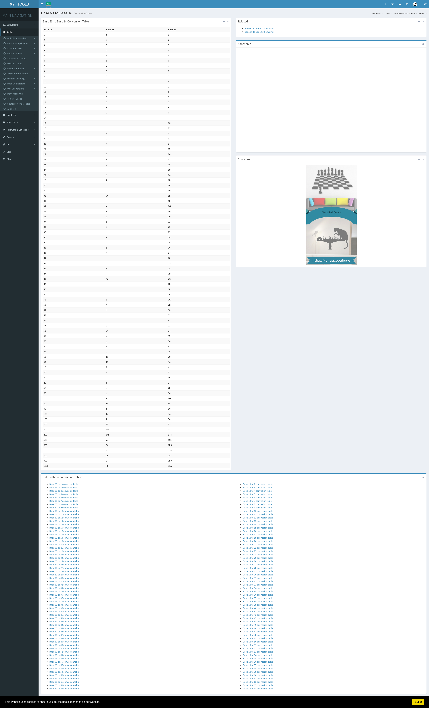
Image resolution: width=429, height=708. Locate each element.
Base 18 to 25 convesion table (258, 557)
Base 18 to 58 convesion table (258, 668)
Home (378, 13)
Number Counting (16, 78)
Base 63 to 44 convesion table (64, 624)
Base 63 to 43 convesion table (64, 621)
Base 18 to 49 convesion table (258, 638)
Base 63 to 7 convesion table (63, 500)
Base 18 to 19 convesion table (258, 537)
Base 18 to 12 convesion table (258, 517)
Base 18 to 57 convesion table (258, 665)
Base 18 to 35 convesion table (258, 591)
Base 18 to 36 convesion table (258, 594)
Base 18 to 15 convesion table (258, 527)
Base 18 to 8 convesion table (257, 504)
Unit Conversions (15, 88)
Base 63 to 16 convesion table (64, 531)
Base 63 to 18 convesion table (64, 537)
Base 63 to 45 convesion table (64, 628)
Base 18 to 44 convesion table (258, 621)
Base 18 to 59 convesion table (258, 671)
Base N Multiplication (17, 43)
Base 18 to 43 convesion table (258, 618)
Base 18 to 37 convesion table (258, 598)
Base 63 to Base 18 (418, 13)
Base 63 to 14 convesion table (64, 524)
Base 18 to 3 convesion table (257, 487)
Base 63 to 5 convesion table (63, 494)
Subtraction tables (16, 58)
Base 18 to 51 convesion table (258, 645)
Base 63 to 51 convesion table (64, 648)
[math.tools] (48, 3)
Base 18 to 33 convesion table (258, 584)
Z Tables (11, 108)
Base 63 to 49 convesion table (64, 641)
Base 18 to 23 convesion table (258, 551)
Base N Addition (15, 53)
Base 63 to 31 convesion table (64, 581)
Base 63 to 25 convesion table (64, 561)
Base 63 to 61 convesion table (64, 681)
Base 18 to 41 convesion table (258, 611)
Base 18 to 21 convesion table (258, 544)
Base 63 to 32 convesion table (64, 584)
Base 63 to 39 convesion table (64, 608)
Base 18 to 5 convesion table (257, 494)
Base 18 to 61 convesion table (258, 678)
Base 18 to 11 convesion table (258, 514)
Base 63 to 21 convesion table (64, 547)
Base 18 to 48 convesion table (258, 634)
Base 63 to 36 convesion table (64, 598)
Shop (9, 159)
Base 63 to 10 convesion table (64, 510)
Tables (387, 13)
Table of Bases (14, 98)
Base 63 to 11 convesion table (64, 514)
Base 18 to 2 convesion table (257, 484)
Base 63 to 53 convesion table (64, 655)
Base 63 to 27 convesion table (64, 567)
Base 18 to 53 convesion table (258, 651)
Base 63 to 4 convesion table (63, 490)
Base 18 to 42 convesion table (258, 614)
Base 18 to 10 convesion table (258, 510)
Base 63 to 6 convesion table (63, 497)
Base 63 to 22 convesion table (64, 551)
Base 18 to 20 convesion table (258, 541)
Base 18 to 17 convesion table (258, 534)
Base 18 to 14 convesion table (258, 524)
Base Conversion (400, 13)
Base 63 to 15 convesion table (64, 527)
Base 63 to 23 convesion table (64, 554)
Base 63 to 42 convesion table (64, 618)
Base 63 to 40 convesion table (64, 611)
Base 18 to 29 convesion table (258, 571)
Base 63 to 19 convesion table (64, 541)
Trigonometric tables (17, 73)
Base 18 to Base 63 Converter (259, 31)
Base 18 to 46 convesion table (258, 628)
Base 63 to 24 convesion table (64, 557)
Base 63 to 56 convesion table (64, 665)
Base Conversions (16, 83)
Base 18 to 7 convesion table (257, 500)
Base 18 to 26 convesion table (258, 561)
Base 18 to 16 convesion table (258, 531)
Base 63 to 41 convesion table (64, 614)
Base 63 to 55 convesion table (64, 661)
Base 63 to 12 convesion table (64, 517)
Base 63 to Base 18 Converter (259, 28)
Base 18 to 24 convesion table (258, 554)
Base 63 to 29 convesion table (64, 574)
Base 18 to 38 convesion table (258, 601)
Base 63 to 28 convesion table (64, 571)
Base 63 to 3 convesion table (63, 487)
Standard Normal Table (18, 103)
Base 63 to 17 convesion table (64, 534)
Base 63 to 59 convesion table (64, 675)
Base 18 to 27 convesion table (258, 564)
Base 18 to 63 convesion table (258, 685)
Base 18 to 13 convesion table (258, 520)
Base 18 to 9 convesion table (257, 507)
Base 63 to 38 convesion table (64, 604)
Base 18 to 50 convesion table (258, 641)
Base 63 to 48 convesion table (64, 638)
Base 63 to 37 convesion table (64, 601)
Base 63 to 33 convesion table (64, 588)
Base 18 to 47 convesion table (258, 631)
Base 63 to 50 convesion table (64, 645)
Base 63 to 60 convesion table (64, 678)
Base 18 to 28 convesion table (258, 567)
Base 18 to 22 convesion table (258, 547)
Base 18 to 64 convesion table (258, 688)
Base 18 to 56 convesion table (258, 661)
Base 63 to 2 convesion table (63, 484)
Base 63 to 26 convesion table (64, 564)
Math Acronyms (15, 93)
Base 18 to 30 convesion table (258, 574)
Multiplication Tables (17, 38)
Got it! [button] (418, 702)
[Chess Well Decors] (331, 214)
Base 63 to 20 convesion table (64, 544)
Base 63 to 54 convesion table (64, 658)
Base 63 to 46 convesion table (64, 631)
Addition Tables (15, 48)
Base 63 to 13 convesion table (64, 520)
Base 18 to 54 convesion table (258, 655)
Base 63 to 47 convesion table (64, 634)
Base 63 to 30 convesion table (64, 577)
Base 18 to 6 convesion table (257, 497)
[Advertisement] (331, 99)
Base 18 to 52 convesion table (258, 648)
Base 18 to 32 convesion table (258, 581)
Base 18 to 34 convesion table (258, 588)
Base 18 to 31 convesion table (258, 577)
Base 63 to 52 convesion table (64, 651)
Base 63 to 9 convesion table (63, 507)
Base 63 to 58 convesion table (64, 671)
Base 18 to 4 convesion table (257, 490)
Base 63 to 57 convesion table (64, 668)
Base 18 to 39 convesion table (258, 604)
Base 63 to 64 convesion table (64, 688)
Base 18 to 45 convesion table (258, 624)
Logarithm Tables (15, 68)
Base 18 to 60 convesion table (258, 675)
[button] (42, 4)
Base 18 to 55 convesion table (258, 658)
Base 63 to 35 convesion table (64, 594)
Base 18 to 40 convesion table (258, 608)
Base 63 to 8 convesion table (63, 504)
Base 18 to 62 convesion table (258, 681)
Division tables (14, 63)
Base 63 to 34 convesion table (64, 591)
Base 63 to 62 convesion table (64, 685)
